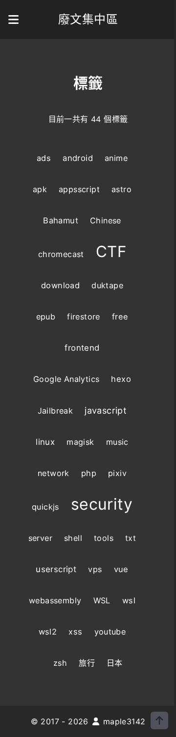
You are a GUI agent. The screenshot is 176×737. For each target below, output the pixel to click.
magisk (80, 442)
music (117, 442)
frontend (82, 348)
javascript (106, 410)
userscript (56, 569)
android (78, 158)
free (120, 316)
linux (45, 442)
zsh (60, 663)
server (40, 538)
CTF (111, 251)
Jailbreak (55, 411)
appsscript (79, 189)
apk (40, 189)
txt (130, 538)
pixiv (117, 473)
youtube (110, 632)
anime (116, 158)
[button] (13, 19)
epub (46, 316)
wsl (128, 600)
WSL (101, 600)
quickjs (45, 507)
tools (103, 538)
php (88, 473)
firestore (83, 316)
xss (75, 632)
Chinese (105, 220)
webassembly (55, 600)
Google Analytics (66, 379)
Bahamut (60, 220)
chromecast (61, 254)
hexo (121, 379)
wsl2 (48, 632)
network (53, 473)
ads (44, 158)
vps (95, 569)
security (101, 504)
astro (121, 189)
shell (73, 538)
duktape (107, 285)
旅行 (87, 663)
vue (121, 569)
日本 (115, 663)
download (60, 285)
